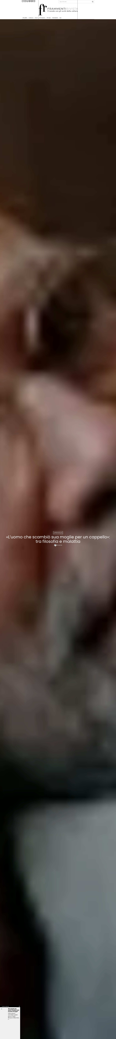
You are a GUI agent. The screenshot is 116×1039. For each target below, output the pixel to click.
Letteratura (58, 533)
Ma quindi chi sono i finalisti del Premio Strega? (13, 1010)
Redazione (59, 545)
